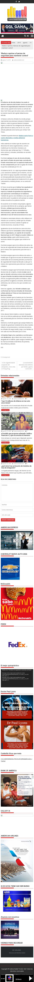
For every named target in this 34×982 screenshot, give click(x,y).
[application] (17, 678)
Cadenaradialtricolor (18, 60)
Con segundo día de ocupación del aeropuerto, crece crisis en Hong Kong (8, 366)
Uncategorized (6, 357)
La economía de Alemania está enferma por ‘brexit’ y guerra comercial (26, 366)
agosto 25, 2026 (6, 463)
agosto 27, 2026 (6, 431)
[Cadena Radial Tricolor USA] (2, 35)
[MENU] (32, 36)
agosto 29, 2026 (6, 398)
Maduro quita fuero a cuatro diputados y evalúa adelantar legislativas (17, 138)
